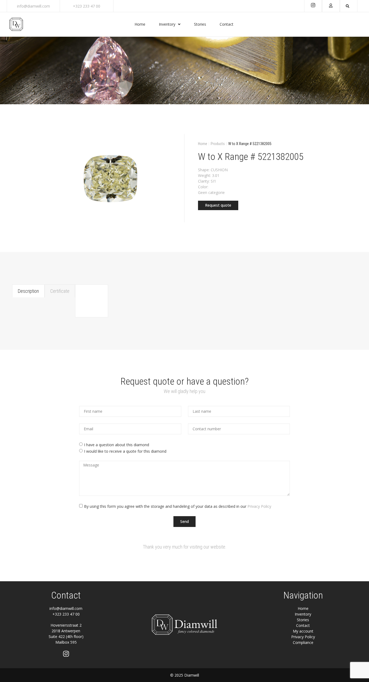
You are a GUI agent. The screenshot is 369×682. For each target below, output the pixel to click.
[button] (218, 205)
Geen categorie (211, 192)
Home (202, 144)
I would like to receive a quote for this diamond (125, 451)
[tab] (28, 290)
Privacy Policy (259, 506)
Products (218, 144)
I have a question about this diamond (116, 444)
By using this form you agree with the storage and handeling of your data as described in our (177, 506)
